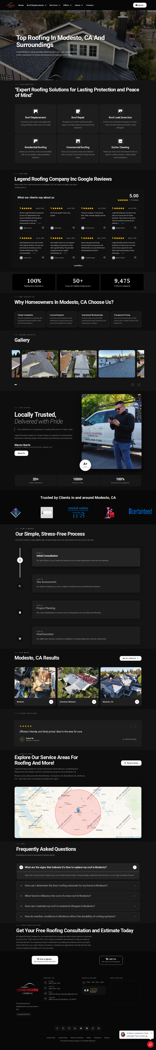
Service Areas (132, 763)
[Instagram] (63, 1028)
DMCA (89, 1038)
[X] (69, 1028)
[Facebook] (57, 1028)
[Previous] (132, 384)
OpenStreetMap (129, 837)
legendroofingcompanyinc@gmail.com (63, 994)
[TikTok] (92, 1028)
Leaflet (120, 837)
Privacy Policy (62, 1038)
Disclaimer (97, 1038)
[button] (45, 5)
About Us (21, 453)
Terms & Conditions (76, 1038)
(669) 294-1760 (54, 983)
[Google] (98, 1028)
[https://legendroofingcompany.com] (10, 5)
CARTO (138, 837)
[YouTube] (80, 1028)
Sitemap (107, 1038)
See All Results (129, 658)
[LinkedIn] (75, 1028)
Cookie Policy (50, 1038)
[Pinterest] (86, 1028)
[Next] (138, 384)
